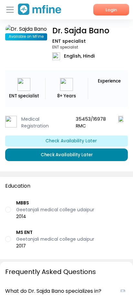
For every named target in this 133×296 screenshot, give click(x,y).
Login (111, 10)
